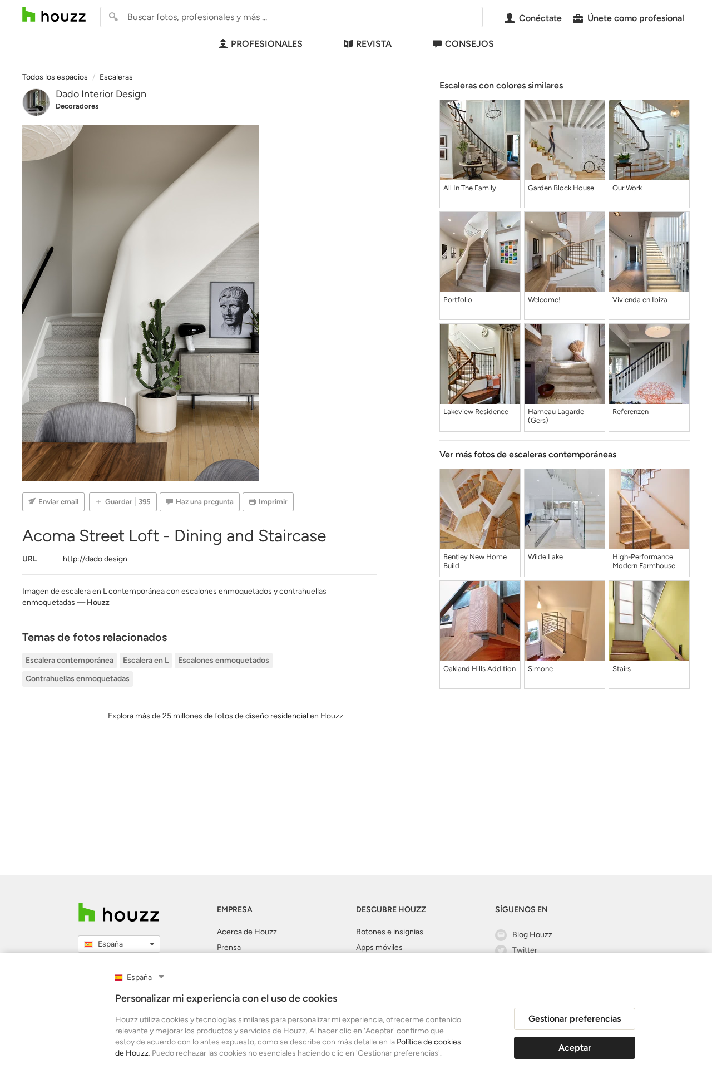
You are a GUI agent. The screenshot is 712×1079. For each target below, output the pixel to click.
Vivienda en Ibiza (640, 299)
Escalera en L (146, 660)
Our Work (627, 188)
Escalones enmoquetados (223, 660)
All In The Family (469, 188)
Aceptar (574, 1047)
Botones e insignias (389, 932)
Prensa (229, 947)
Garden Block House (561, 188)
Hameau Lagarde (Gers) (556, 416)
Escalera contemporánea (69, 660)
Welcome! (544, 299)
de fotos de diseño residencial (256, 716)
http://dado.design (95, 559)
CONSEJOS (469, 43)
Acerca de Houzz (247, 932)
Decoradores (77, 106)
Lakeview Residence (475, 411)
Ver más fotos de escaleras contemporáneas (527, 454)
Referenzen (630, 411)
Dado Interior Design (101, 94)
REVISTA (374, 43)
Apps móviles (379, 947)
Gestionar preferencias (574, 1018)
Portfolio (457, 299)
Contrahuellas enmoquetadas (78, 678)
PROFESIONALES (267, 43)
